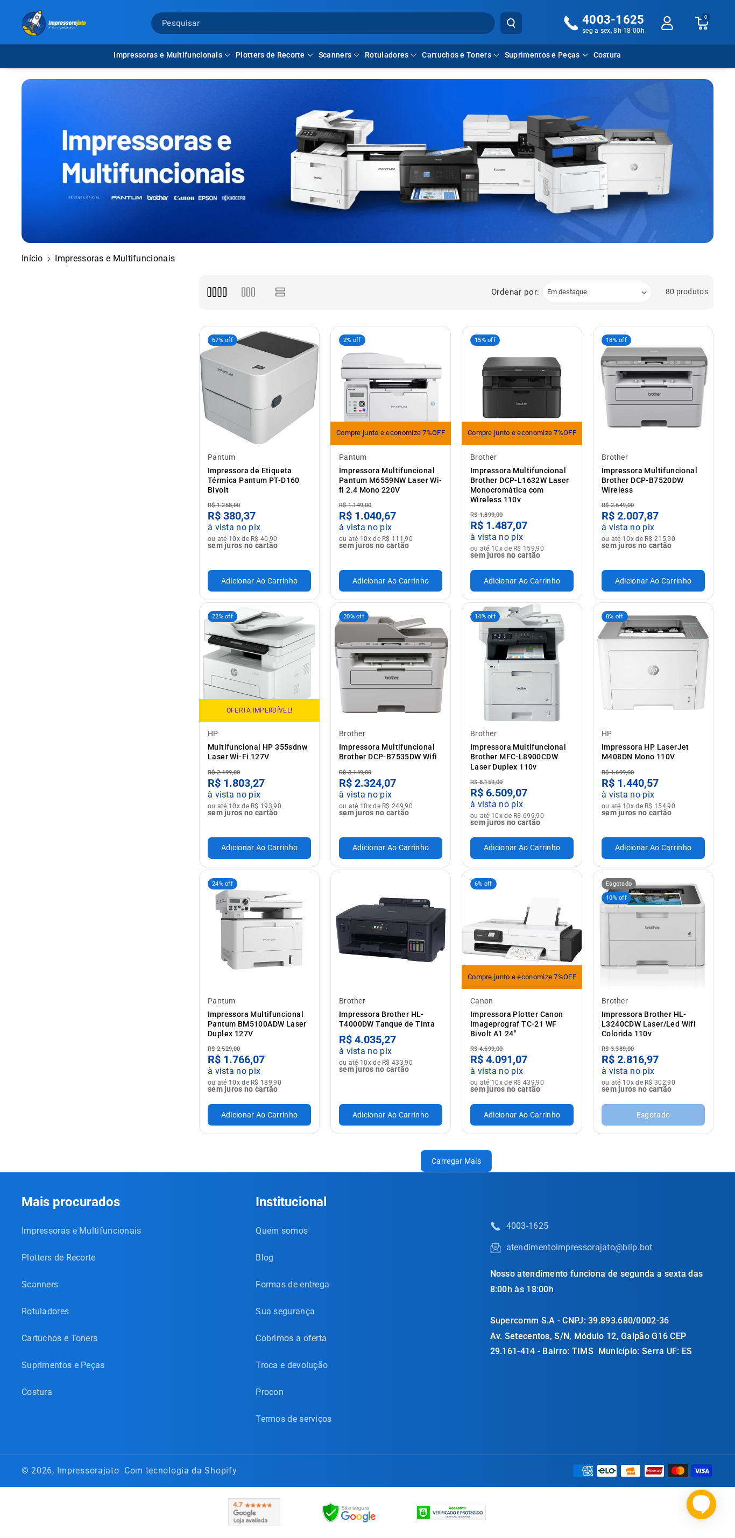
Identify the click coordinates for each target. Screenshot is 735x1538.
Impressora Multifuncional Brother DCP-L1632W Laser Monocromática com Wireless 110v (519, 485)
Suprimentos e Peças (542, 55)
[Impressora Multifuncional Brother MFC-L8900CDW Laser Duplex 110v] (522, 662)
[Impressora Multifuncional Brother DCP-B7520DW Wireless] (653, 386)
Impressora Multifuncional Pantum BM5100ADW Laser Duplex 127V (257, 1024)
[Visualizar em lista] (280, 292)
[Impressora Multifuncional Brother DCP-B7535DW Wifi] (390, 662)
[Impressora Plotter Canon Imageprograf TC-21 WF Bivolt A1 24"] (522, 929)
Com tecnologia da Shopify (180, 1470)
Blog (264, 1257)
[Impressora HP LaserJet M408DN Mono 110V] (653, 662)
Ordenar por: (515, 292)
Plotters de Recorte (270, 55)
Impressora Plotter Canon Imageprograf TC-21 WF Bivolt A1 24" (516, 1024)
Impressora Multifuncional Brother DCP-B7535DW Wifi (388, 752)
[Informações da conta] (667, 23)
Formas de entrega (292, 1284)
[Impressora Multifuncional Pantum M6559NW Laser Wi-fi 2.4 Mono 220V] (390, 386)
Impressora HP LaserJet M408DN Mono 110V (645, 752)
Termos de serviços (293, 1419)
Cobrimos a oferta (291, 1338)
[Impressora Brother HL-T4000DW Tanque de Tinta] (390, 929)
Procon (270, 1392)
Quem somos (282, 1231)
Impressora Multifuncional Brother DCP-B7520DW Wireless (649, 480)
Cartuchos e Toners (456, 55)
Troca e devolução (292, 1365)
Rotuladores (386, 55)
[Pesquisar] (511, 23)
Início (32, 258)
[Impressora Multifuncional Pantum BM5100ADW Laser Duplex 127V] (259, 929)
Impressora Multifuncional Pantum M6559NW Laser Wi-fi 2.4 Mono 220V (390, 480)
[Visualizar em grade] (216, 292)
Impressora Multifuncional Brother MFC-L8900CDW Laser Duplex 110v (518, 757)
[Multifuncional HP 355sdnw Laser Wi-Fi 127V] (259, 662)
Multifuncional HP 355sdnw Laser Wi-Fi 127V (257, 752)
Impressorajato (88, 1470)
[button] (172, 55)
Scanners (335, 55)
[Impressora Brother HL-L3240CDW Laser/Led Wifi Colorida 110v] (653, 929)
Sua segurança (285, 1311)
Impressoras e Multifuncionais (168, 55)
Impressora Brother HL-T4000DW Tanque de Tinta (387, 1019)
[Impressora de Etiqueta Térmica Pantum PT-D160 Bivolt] (259, 386)
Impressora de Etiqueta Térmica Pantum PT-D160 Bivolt (254, 480)
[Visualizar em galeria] (248, 292)
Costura (37, 1392)
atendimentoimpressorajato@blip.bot (579, 1247)
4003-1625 (527, 1226)
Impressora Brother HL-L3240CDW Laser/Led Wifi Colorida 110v (649, 1024)
